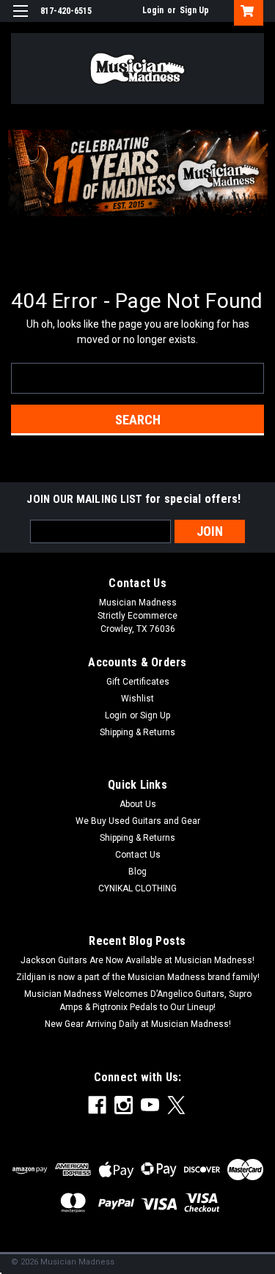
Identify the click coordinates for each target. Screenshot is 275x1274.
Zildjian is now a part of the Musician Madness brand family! (138, 977)
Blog (137, 871)
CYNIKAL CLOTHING (137, 888)
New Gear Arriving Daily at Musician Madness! (138, 1024)
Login (153, 10)
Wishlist (137, 698)
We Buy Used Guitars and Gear (138, 821)
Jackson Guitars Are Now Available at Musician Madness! (137, 960)
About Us (138, 804)
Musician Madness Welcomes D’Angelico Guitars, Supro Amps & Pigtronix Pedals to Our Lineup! (138, 1000)
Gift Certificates (137, 682)
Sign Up (194, 10)
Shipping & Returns (137, 732)
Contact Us (138, 855)
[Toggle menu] (20, 20)
